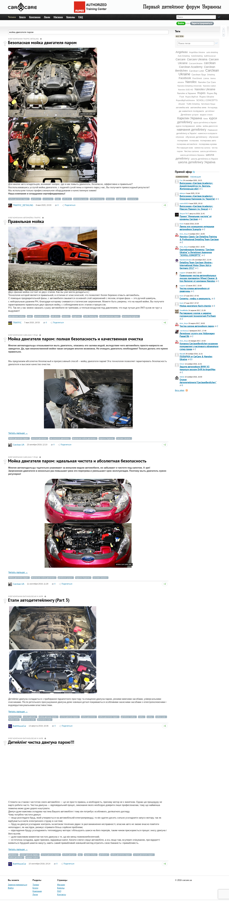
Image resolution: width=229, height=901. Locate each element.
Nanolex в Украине (186, 93)
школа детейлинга (208, 151)
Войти (181, 23)
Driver (182, 364)
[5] (5, 42)
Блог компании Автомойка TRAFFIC (24, 217)
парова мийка (90, 854)
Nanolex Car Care (207, 82)
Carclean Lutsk (196, 71)
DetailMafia (184, 310)
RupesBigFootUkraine (185, 100)
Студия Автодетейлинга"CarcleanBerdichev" (198, 381)
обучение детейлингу (196, 137)
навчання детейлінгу (191, 129)
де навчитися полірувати (191, 111)
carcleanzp (184, 331)
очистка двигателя (38, 438)
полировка (194, 141)
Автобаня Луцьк (208, 104)
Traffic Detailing (193, 104)
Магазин (58, 17)
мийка (149, 717)
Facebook (185, 78)
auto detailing (212, 52)
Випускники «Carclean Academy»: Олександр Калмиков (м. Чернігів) (197, 197)
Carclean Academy (191, 66)
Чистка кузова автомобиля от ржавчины (195, 290)
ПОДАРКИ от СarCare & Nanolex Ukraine (196, 358)
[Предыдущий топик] (223, 29)
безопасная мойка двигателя (84, 438)
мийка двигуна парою (48, 717)
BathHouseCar (14, 717)
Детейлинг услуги (189, 114)
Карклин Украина (189, 118)
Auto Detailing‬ (184, 56)
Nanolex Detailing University (189, 86)
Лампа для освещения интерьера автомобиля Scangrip (197, 228)
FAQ (80, 17)
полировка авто (208, 140)
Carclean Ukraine (123, 438)
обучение (180, 137)
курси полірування (185, 126)
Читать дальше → (18, 433)
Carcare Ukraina (197, 59)
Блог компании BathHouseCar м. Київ (25, 596)
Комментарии (182, 177)
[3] (5, 600)
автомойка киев (198, 107)
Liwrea (206, 78)
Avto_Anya (184, 234)
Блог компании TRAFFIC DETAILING (23, 39)
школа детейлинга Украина (192, 155)
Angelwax (182, 52)
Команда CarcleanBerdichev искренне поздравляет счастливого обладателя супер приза (199, 346)
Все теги (179, 36)
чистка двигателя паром (143, 854)
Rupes (201, 93)
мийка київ (13, 719)
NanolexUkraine (186, 260)
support (182, 273)
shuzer (181, 104)
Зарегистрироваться (202, 23)
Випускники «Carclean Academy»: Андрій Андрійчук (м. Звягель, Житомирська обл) (196, 186)
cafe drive (66, 199)
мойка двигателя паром (18, 199)
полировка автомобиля (187, 144)
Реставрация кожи (185, 148)
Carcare (181, 59)
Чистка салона (191, 151)
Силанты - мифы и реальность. (195, 298)
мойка (198, 126)
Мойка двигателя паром (18, 438)
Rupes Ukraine (206, 96)
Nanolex (191, 82)
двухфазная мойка (16, 316)
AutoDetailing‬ (197, 56)
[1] (5, 742)
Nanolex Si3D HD (185, 90)
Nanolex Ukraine (205, 89)
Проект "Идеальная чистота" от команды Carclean (196, 218)
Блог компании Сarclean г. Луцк (23, 335)
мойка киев (160, 717)
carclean (210, 63)
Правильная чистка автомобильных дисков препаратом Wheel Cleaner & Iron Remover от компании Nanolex (198, 278)
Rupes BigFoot (191, 97)
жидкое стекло (206, 115)
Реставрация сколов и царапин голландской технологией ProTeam (198, 314)
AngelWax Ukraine (197, 52)
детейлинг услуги (65, 577)
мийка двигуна (29, 717)
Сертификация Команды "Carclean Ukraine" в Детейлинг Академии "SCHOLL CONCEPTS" (197, 252)
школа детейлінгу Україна (196, 162)
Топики (12, 17)
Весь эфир (179, 390)
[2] (5, 339)
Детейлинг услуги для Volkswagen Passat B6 (197, 335)
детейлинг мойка (128, 717)
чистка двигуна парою (69, 717)
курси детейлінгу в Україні (205, 122)
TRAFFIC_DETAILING (23, 205)
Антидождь (212, 107)
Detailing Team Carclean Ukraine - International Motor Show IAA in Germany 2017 (196, 265)
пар (79, 854)
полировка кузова (208, 144)
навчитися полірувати (207, 133)
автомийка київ (182, 107)
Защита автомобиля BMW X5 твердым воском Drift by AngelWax (197, 368)
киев (29, 316)
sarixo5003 (184, 203)
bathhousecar (210, 56)
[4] (5, 221)
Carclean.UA (18, 445)
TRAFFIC (17, 322)
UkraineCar (132, 199)
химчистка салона (202, 148)
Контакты (61, 894)
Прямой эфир (183, 172)
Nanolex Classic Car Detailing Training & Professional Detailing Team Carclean (199, 238)
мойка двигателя (210, 126)
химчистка (47, 199)
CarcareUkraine (196, 63)
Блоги (22, 17)
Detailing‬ (211, 75)
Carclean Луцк (199, 74)
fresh (182, 224)
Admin (182, 377)
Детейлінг (13, 854)
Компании (35, 17)
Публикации (195, 177)
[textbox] (195, 43)
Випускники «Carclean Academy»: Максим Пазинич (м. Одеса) (196, 207)
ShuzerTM (184, 214)
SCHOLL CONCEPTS (206, 100)
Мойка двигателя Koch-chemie (195, 305)
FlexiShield (197, 78)
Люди (47, 17)
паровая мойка (32, 857)
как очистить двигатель (59, 438)
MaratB (182, 354)
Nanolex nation (209, 86)
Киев (205, 119)
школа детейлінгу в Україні (204, 158)
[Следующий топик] (223, 34)
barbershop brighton (130, 316)
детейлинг (210, 111)
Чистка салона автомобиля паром (197, 326)
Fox (181, 180)
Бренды (70, 17)
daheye (182, 193)
